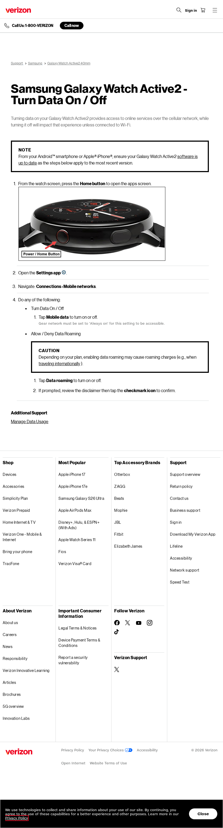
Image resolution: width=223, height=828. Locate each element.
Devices (10, 474)
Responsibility (15, 658)
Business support (185, 510)
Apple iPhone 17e (72, 486)
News (8, 646)
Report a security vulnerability (73, 660)
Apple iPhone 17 (71, 474)
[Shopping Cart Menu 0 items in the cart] (203, 10)
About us (10, 622)
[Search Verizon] (179, 10)
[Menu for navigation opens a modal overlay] (215, 10)
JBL (117, 522)
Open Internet (73, 763)
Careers (10, 634)
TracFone (11, 563)
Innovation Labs (16, 718)
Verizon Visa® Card (74, 563)
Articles (9, 682)
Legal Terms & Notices (77, 628)
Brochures (12, 694)
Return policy (181, 486)
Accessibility (181, 558)
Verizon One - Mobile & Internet (22, 537)
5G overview (13, 706)
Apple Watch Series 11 (77, 539)
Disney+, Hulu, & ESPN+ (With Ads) (79, 525)
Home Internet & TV (19, 522)
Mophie (120, 510)
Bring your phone (17, 551)
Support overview (185, 474)
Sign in (176, 522)
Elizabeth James (128, 546)
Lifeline (176, 546)
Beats (119, 498)
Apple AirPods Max (75, 510)
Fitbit (118, 534)
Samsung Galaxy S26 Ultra (81, 498)
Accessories (13, 486)
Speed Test (179, 582)
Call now (71, 25)
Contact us (179, 498)
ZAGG (119, 486)
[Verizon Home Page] (18, 10)
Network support (184, 570)
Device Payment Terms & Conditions (79, 643)
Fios (62, 551)
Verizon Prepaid (16, 510)
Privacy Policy (72, 750)
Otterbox (122, 474)
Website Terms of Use (108, 763)
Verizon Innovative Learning (26, 670)
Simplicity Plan (15, 498)
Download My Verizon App (193, 534)
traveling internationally (59, 363)
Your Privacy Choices (106, 750)
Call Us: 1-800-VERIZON (32, 25)
